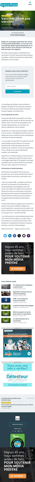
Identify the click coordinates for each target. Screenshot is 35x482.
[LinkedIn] (10, 235)
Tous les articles (30, 398)
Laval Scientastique (6, 24)
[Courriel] (24, 235)
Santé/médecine (6, 15)
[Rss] (21, 431)
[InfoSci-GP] (17, 343)
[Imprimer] (28, 235)
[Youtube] (18, 431)
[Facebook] (14, 235)
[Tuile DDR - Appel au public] (17, 375)
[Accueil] (10, 5)
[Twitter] (15, 431)
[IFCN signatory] (17, 442)
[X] (19, 235)
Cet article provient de (17, 32)
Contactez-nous (17, 424)
